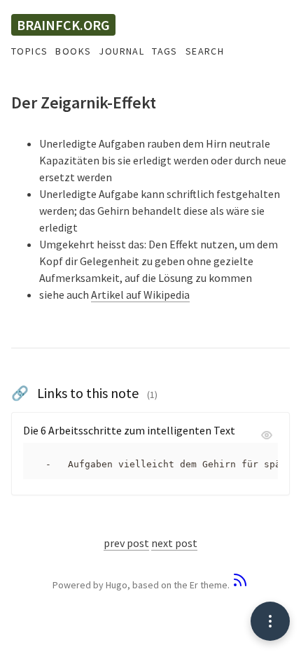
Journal (121, 51)
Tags (165, 51)
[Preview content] (266, 436)
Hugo (116, 585)
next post (174, 543)
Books (73, 51)
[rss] (240, 585)
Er (194, 585)
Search (205, 51)
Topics (29, 51)
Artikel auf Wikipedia (140, 295)
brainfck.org (63, 25)
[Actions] (270, 621)
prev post (126, 543)
